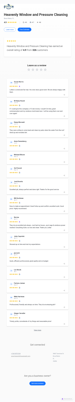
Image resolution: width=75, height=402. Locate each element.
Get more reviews (37, 383)
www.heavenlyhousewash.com (20, 356)
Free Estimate (24, 29)
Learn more (10, 30)
